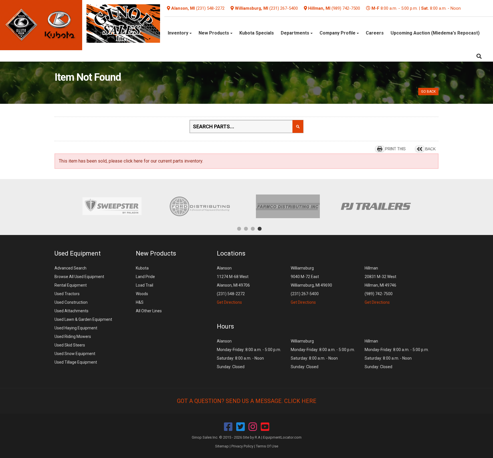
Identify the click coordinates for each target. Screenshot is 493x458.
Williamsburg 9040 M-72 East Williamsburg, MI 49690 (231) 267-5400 (311, 285)
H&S (140, 302)
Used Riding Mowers (72, 336)
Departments (295, 33)
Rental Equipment (70, 285)
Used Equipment (77, 253)
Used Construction (71, 302)
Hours (225, 326)
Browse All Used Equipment (79, 276)
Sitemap (222, 446)
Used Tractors (67, 293)
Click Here (300, 401)
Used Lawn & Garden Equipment (83, 319)
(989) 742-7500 (346, 8)
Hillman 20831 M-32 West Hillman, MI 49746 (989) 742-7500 (380, 285)
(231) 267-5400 (283, 8)
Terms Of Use (267, 446)
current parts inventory (180, 161)
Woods (142, 293)
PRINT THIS (395, 149)
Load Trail (144, 285)
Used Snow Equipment (74, 353)
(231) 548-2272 (210, 8)
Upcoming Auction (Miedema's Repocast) (435, 33)
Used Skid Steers (69, 345)
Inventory (178, 33)
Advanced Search (70, 268)
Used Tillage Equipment (75, 362)
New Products (214, 33)
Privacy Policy (242, 446)
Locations (231, 253)
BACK (430, 149)
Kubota (142, 268)
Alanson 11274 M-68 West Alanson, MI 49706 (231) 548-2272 (233, 285)
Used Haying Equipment (75, 328)
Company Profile (338, 33)
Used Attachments (71, 311)
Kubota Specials (256, 33)
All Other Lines (149, 311)
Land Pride (145, 276)
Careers (375, 33)
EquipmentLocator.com (282, 437)
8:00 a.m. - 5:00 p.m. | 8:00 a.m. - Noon (416, 8)
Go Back (428, 92)
